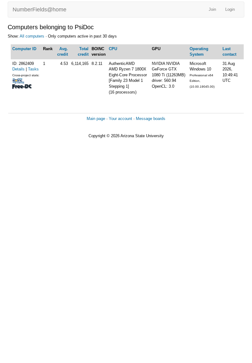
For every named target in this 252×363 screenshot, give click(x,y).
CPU (113, 48)
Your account (120, 118)
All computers (32, 36)
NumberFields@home (39, 9)
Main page (96, 118)
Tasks (33, 69)
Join (212, 9)
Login (230, 9)
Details (18, 69)
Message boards (150, 118)
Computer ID (24, 48)
